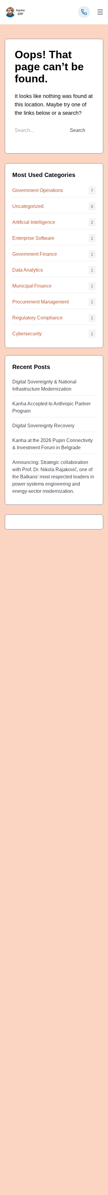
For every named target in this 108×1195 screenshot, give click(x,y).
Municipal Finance (32, 285)
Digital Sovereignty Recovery (43, 425)
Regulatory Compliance (37, 317)
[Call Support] (84, 12)
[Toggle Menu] (100, 12)
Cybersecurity (27, 333)
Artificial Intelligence (33, 222)
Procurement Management (40, 301)
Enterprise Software (33, 238)
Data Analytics (27, 270)
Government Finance (34, 254)
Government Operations (37, 190)
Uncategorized (28, 206)
